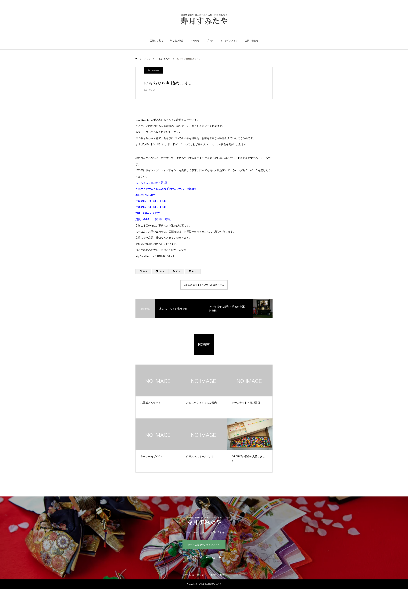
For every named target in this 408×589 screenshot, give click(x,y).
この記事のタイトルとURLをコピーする (204, 284)
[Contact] (213, 557)
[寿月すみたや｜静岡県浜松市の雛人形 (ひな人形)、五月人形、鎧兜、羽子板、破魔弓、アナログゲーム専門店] (204, 20)
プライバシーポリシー (195, 532)
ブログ (209, 40)
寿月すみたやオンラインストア (204, 544)
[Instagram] (188, 557)
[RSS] (220, 557)
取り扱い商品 (176, 40)
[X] (194, 557)
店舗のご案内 (156, 40)
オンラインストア (229, 40)
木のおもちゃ (153, 70)
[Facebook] (200, 557)
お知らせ (194, 40)
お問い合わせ (251, 40)
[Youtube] (207, 557)
